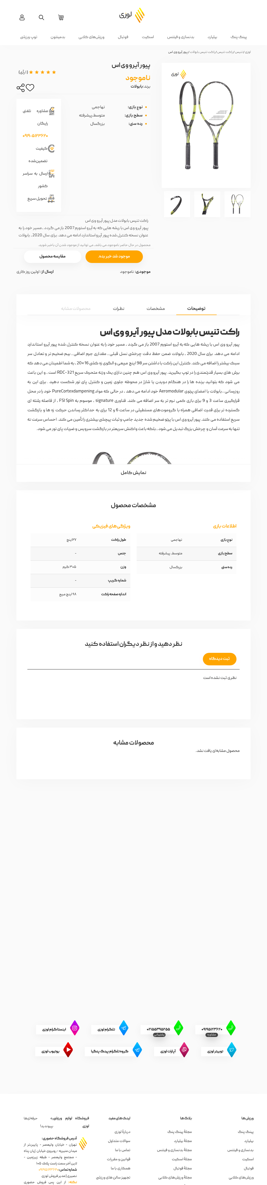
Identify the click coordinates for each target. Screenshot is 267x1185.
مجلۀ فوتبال (182, 1168)
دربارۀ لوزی (122, 1132)
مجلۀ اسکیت (182, 1159)
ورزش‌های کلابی (91, 37)
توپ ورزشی (28, 37)
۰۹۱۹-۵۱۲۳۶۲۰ (35, 136)
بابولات (137, 87)
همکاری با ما (120, 1168)
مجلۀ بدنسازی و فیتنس (174, 1150)
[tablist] (133, 304)
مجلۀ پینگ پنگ (179, 1132)
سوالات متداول (119, 1141)
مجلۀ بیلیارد (183, 1141)
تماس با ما (122, 1150)
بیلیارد (212, 37)
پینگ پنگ (238, 37)
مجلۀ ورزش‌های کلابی (175, 1178)
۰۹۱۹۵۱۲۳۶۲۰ (48, 1169)
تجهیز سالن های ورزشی (113, 1178)
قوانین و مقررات (118, 1159)
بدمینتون (58, 37)
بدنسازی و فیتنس (180, 37)
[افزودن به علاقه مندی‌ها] (30, 89)
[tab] (196, 309)
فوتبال (123, 37)
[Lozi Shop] (133, 15)
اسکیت (148, 37)
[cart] (61, 17)
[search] (41, 17)
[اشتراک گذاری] (20, 89)
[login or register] (22, 17)
